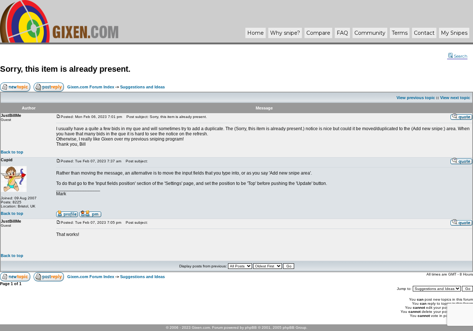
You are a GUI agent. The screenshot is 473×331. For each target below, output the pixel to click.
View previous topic (416, 97)
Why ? (285, 33)
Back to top (12, 152)
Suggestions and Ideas (142, 87)
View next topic (455, 97)
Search (460, 56)
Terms (400, 33)
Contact (424, 33)
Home (255, 33)
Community (369, 33)
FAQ (342, 33)
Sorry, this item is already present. (65, 69)
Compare (318, 33)
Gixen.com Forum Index (90, 87)
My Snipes (454, 33)
